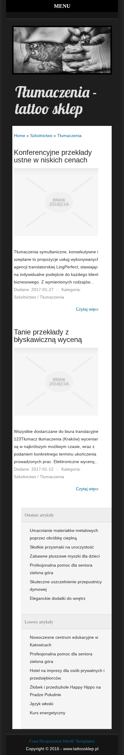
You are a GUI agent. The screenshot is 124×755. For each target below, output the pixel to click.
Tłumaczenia (69, 135)
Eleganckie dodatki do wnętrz (57, 598)
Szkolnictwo (41, 135)
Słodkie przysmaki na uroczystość (62, 547)
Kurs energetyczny (47, 712)
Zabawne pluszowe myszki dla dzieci (65, 556)
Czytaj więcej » (90, 309)
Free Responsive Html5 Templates (62, 741)
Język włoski (41, 703)
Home (19, 135)
